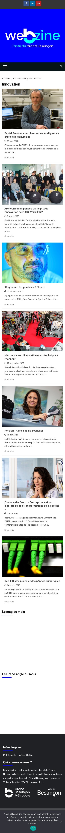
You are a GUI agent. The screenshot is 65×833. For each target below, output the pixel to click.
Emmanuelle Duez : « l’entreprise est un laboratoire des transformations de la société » (31, 506)
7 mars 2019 (12, 513)
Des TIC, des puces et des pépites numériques (32, 581)
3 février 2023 (13, 216)
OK (33, 828)
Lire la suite (9, 157)
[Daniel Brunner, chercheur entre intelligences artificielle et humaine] (32, 109)
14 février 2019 (13, 585)
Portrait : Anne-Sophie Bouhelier (23, 430)
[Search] (61, 66)
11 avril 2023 (12, 141)
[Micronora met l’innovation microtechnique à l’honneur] (32, 331)
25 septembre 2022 (15, 363)
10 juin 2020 (12, 435)
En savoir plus (35, 781)
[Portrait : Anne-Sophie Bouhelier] (32, 406)
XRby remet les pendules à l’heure (24, 287)
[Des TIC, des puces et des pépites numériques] (32, 556)
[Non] (61, 821)
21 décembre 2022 (15, 291)
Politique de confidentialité (17, 754)
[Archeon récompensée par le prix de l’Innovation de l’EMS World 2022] (32, 184)
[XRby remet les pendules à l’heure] (32, 263)
